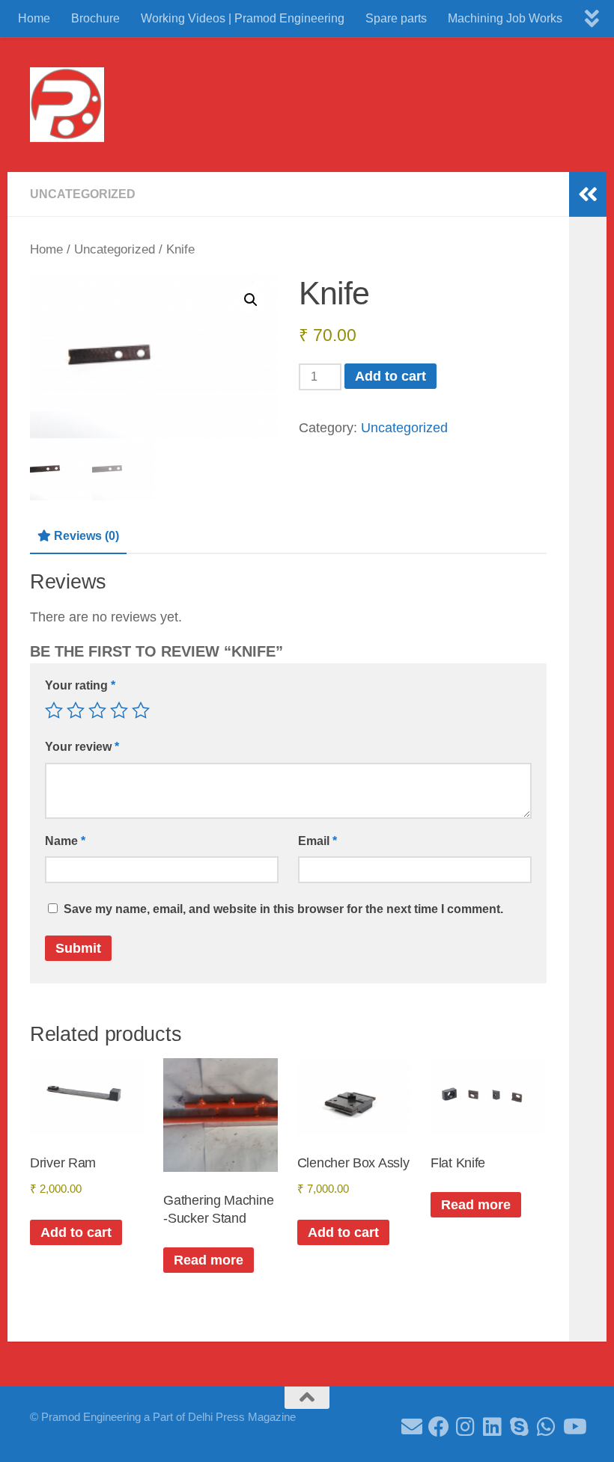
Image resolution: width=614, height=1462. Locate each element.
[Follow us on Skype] (519, 1426)
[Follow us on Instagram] (465, 1426)
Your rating (80, 685)
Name (65, 841)
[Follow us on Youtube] (573, 1426)
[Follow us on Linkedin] (492, 1426)
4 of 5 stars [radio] (119, 710)
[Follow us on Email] (411, 1426)
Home (34, 18)
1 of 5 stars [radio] (54, 710)
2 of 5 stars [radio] (76, 710)
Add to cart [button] (76, 1232)
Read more (208, 1260)
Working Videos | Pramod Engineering (242, 18)
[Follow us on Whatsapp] (546, 1426)
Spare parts (396, 18)
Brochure (95, 18)
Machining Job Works (505, 18)
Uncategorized (83, 194)
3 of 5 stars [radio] (97, 710)
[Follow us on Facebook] (438, 1426)
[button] (250, 299)
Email (317, 841)
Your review (82, 746)
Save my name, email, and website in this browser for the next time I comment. (283, 909)
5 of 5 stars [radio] (141, 710)
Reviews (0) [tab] (86, 535)
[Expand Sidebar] (588, 194)
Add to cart (390, 376)
